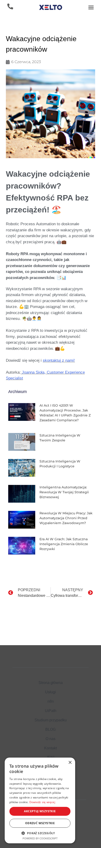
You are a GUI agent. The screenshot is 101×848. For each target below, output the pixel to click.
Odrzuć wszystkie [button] (40, 823)
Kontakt (50, 748)
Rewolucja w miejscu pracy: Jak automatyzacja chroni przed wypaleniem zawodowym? (66, 518)
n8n (50, 701)
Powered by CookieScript (40, 838)
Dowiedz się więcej (42, 802)
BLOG (50, 729)
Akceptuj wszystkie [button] (40, 811)
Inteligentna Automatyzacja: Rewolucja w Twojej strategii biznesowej (64, 492)
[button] (90, 7)
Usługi (50, 692)
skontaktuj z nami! (59, 360)
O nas (50, 739)
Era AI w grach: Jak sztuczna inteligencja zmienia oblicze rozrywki (63, 544)
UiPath (50, 711)
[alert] (40, 800)
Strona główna (51, 683)
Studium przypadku (51, 720)
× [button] (70, 762)
